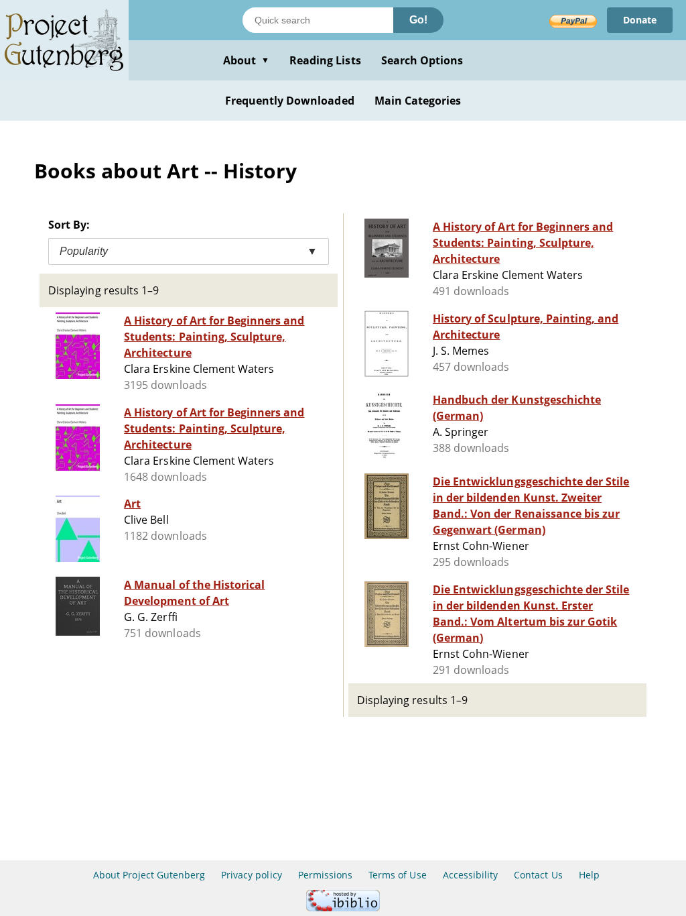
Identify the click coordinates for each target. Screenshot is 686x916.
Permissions (325, 874)
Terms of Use (397, 874)
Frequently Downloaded (289, 100)
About (246, 60)
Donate (640, 19)
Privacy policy (251, 874)
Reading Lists (325, 60)
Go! (418, 19)
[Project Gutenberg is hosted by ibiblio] (343, 907)
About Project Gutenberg (149, 874)
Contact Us (538, 874)
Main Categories (418, 100)
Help (589, 874)
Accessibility (470, 874)
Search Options (422, 60)
